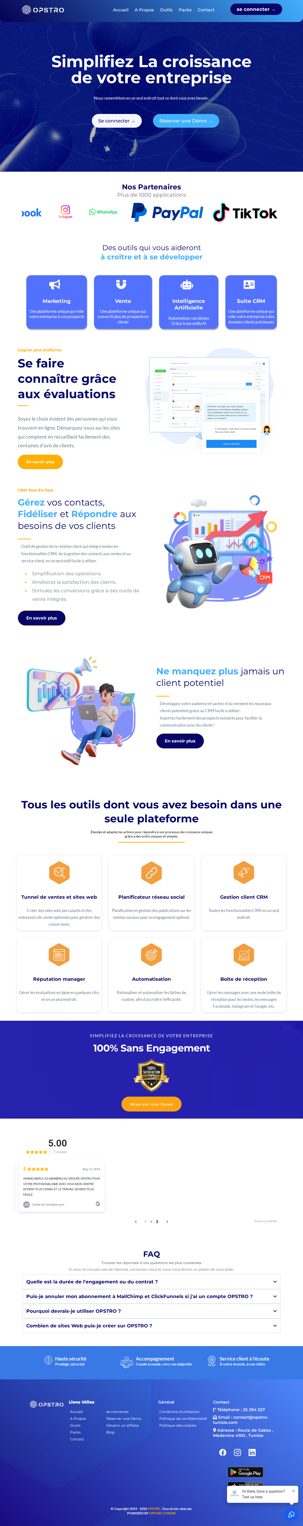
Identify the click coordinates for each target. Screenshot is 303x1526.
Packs (185, 10)
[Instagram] (237, 1452)
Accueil (121, 10)
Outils (166, 10)
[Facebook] (222, 1452)
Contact (206, 10)
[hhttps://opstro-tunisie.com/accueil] (42, 9)
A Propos (144, 10)
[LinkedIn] (252, 1452)
